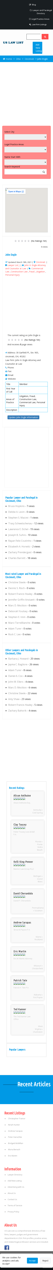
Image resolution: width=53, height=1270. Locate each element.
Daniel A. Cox (15, 676)
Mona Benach (14, 1149)
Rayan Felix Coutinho (19, 540)
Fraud (31, 271)
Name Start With (12, 157)
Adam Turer (14, 628)
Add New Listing (39, 47)
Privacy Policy (13, 1211)
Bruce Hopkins (16, 506)
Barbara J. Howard (18, 658)
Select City (9, 131)
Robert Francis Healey (20, 594)
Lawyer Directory (15, 1174)
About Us (12, 1193)
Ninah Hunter (14, 1125)
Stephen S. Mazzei (18, 517)
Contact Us (12, 1199)
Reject (45, 1260)
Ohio (18, 58)
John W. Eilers (15, 681)
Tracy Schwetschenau (20, 523)
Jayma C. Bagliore (17, 664)
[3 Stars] (22, 240)
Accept (32, 1260)
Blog (34, 4)
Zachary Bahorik (17, 710)
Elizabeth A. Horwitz (19, 546)
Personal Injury (12, 274)
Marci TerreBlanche (19, 622)
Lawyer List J (13, 265)
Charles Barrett (16, 558)
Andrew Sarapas (15, 1131)
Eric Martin (12, 1155)
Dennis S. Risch (16, 588)
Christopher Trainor (16, 1118)
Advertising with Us (16, 1187)
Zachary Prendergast (20, 552)
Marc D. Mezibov (17, 605)
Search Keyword (12, 166)
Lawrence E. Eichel (18, 529)
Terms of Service (15, 1205)
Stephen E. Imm (16, 617)
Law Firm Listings (39, 24)
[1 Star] (15, 240)
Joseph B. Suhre (17, 535)
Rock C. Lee (14, 634)
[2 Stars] (18, 240)
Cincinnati (29, 58)
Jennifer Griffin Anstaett (21, 599)
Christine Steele (17, 582)
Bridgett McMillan (15, 1143)
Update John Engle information (23, 417)
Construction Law (19, 271)
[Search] (45, 36)
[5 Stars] (28, 240)
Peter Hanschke (15, 1137)
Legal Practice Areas (40, 19)
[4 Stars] (25, 240)
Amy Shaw (13, 699)
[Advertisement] (26, 93)
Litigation (40, 271)
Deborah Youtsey (18, 611)
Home (8, 58)
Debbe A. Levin (16, 511)
